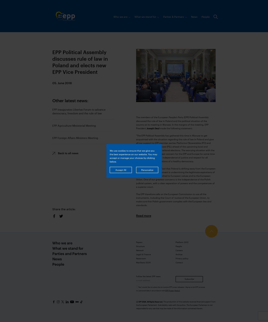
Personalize (147, 170)
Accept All (120, 170)
